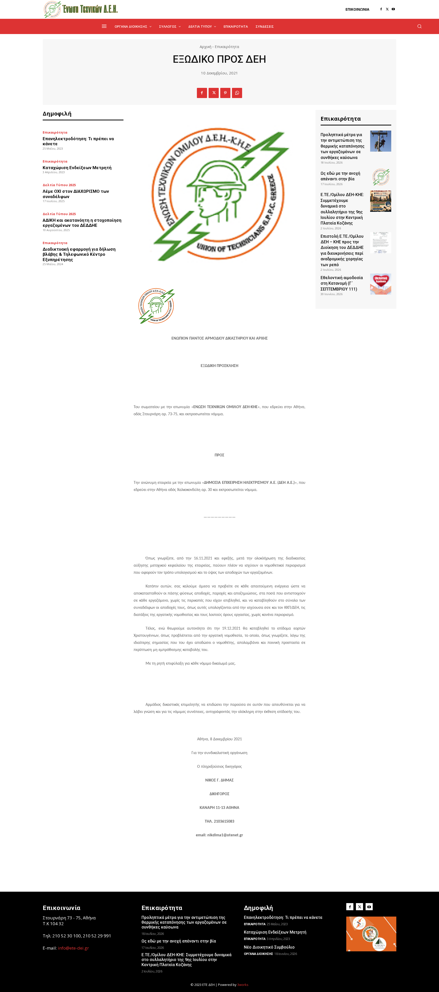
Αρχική (205, 46)
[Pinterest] (225, 93)
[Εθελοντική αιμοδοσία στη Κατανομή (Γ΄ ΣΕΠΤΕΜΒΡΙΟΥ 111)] (380, 284)
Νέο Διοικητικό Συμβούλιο (269, 947)
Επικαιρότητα (227, 46)
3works (242, 984)
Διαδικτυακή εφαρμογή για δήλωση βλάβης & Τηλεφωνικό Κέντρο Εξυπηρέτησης (79, 254)
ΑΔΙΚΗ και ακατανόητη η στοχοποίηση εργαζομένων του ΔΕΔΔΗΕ (82, 223)
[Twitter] (387, 9)
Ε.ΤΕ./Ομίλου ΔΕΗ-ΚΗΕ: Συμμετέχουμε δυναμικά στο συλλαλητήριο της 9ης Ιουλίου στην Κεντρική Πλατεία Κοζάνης (186, 959)
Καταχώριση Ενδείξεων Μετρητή (77, 167)
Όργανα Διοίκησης (258, 954)
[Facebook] (381, 9)
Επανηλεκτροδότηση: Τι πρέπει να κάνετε (283, 917)
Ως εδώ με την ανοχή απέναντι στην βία (179, 941)
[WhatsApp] (237, 93)
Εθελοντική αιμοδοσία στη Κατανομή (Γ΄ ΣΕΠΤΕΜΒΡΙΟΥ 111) (342, 283)
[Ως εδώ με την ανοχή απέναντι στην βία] (380, 176)
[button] (419, 26)
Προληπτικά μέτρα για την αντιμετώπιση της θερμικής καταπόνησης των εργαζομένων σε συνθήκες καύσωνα (343, 146)
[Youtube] (393, 9)
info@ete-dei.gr (73, 948)
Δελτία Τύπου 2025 (59, 185)
